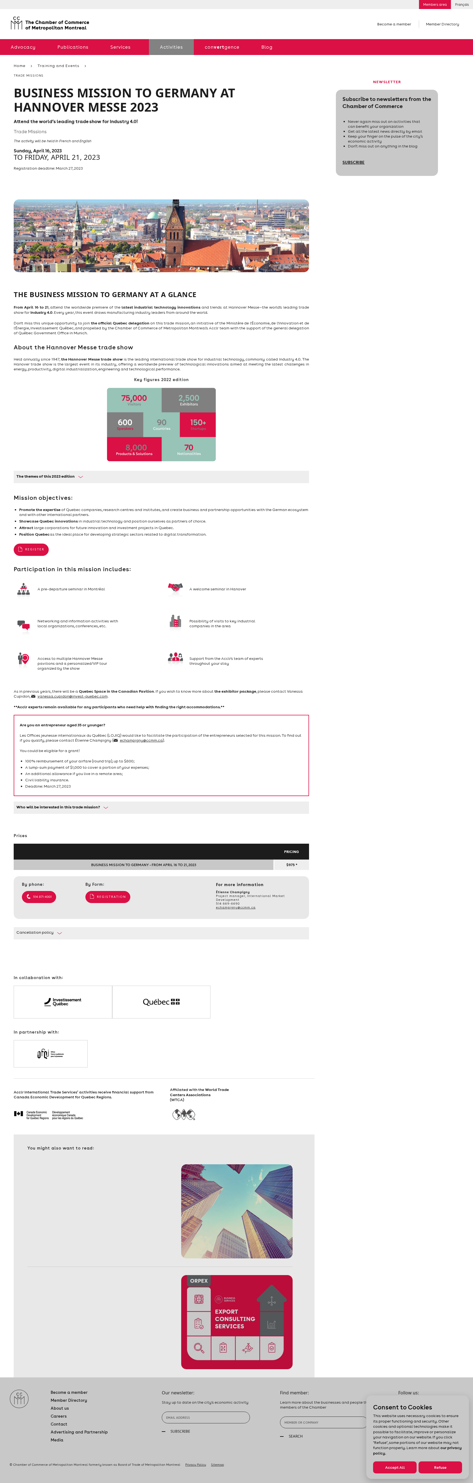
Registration (111, 897)
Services (120, 47)
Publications (72, 47)
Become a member (394, 24)
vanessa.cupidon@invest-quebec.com (73, 696)
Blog (267, 47)
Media (57, 1440)
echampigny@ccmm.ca (141, 740)
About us (60, 1408)
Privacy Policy (195, 1465)
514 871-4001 (42, 897)
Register (34, 549)
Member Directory (442, 24)
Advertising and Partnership (79, 1432)
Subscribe (353, 162)
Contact (59, 1424)
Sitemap (217, 1465)
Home (19, 65)
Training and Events (58, 65)
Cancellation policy (35, 932)
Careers (59, 1416)
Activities (171, 47)
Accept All (395, 1467)
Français (462, 4)
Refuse (440, 1467)
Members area (435, 4)
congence (222, 47)
